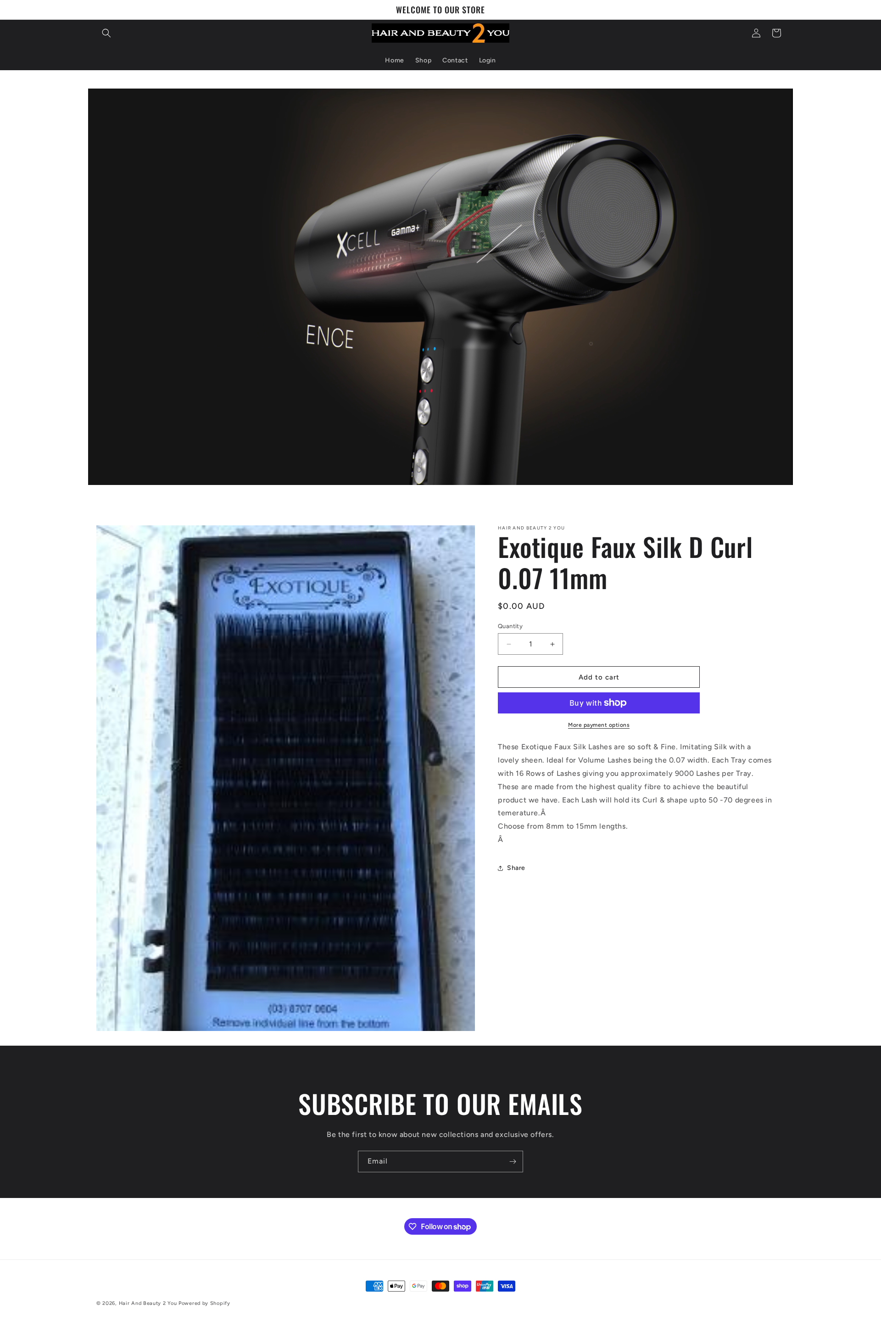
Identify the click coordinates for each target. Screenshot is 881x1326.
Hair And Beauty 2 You (148, 1303)
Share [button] (516, 868)
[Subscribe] (512, 1161)
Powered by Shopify (204, 1303)
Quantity (510, 626)
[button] (106, 33)
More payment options (599, 725)
